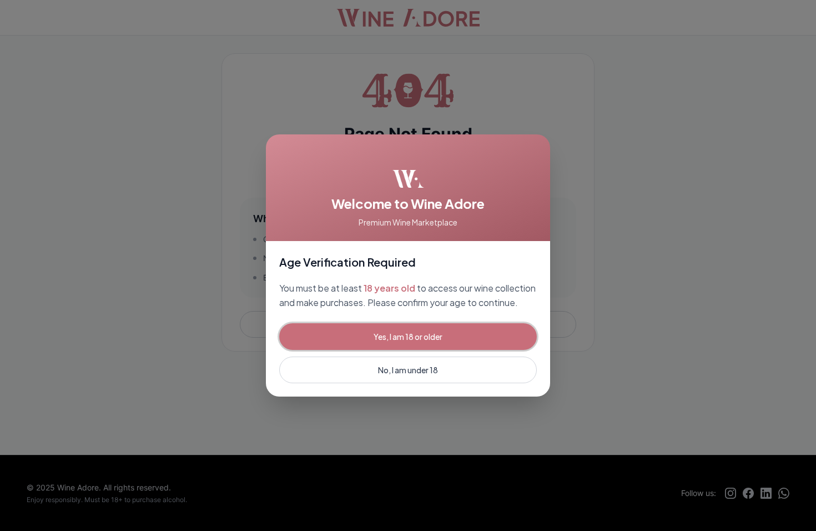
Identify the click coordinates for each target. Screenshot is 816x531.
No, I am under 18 (408, 370)
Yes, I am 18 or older (408, 337)
